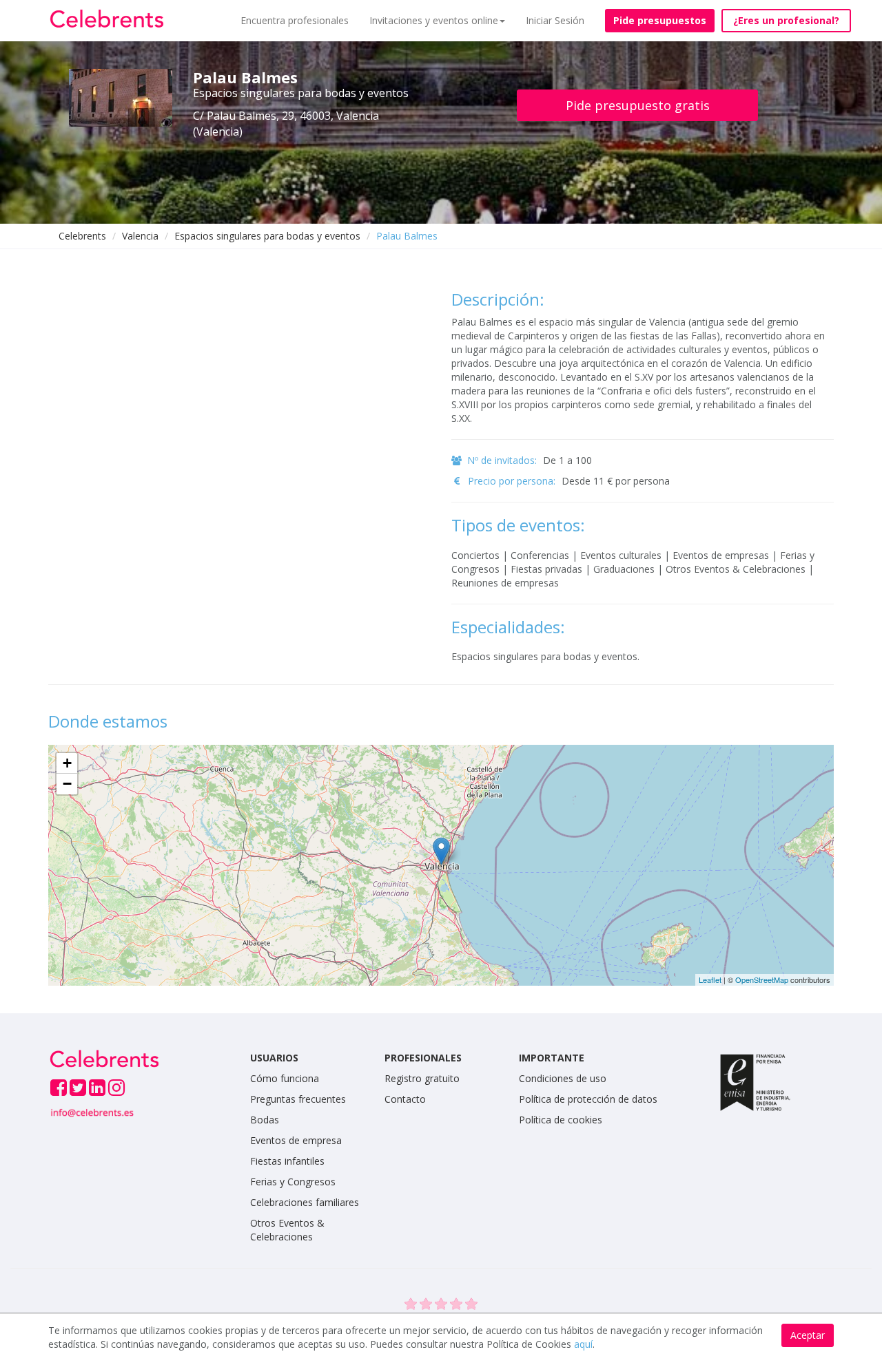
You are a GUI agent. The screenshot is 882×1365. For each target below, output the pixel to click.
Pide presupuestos (659, 20)
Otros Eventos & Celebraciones (287, 1229)
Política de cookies (560, 1119)
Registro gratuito (422, 1078)
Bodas (264, 1119)
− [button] (67, 783)
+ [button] (67, 763)
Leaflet (710, 979)
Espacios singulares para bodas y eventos (267, 235)
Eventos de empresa (296, 1140)
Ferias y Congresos (293, 1181)
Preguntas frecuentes (298, 1098)
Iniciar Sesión (555, 20)
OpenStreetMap (761, 979)
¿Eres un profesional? (786, 20)
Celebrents (82, 235)
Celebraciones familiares (304, 1202)
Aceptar (807, 1335)
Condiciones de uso (562, 1078)
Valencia (140, 235)
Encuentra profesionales (294, 20)
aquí (583, 1344)
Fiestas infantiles (287, 1160)
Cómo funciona (284, 1078)
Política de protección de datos (588, 1098)
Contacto (405, 1098)
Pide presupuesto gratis (638, 105)
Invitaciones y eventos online (433, 20)
